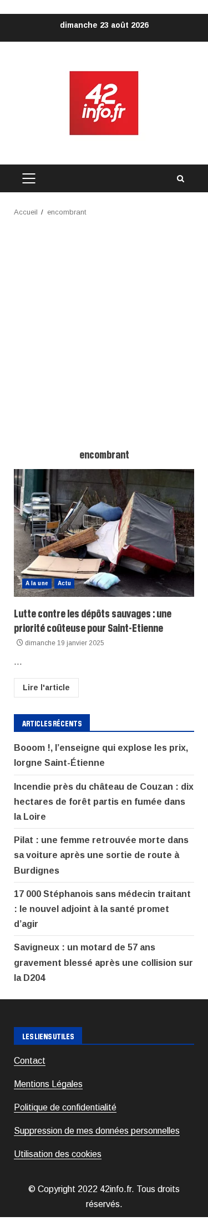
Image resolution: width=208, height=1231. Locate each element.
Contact (29, 1060)
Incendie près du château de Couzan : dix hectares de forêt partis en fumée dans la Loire (104, 801)
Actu (64, 583)
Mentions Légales (48, 1084)
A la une (37, 583)
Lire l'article (46, 687)
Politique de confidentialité (65, 1107)
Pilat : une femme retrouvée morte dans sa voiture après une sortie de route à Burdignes (101, 855)
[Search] (180, 179)
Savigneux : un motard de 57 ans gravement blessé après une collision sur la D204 (103, 962)
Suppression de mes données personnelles (97, 1130)
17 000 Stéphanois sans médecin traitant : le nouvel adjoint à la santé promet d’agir (102, 909)
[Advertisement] (104, 328)
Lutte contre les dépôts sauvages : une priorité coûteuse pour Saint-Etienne (104, 533)
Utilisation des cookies (58, 1154)
